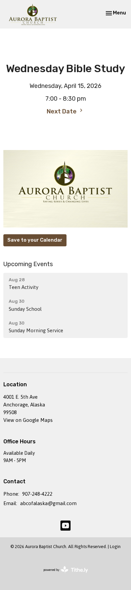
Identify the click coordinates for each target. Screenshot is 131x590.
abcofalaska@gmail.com (48, 503)
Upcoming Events (28, 264)
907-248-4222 (37, 494)
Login (115, 546)
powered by (62, 575)
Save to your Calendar (34, 240)
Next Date (62, 111)
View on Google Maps (28, 420)
